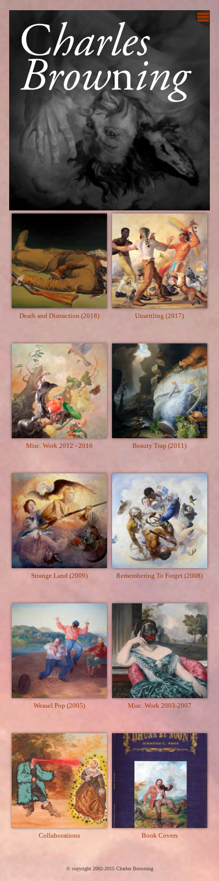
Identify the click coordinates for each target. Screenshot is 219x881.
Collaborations (59, 835)
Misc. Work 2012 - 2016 (59, 445)
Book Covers (160, 835)
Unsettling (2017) (159, 315)
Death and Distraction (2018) (59, 315)
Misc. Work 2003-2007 (159, 705)
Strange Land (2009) (59, 575)
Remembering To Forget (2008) (159, 575)
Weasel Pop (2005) (59, 705)
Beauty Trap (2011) (159, 445)
